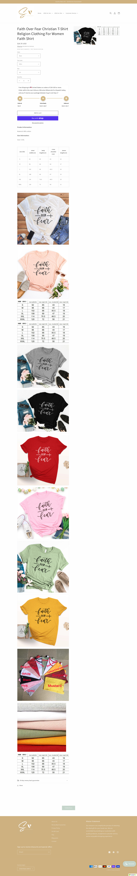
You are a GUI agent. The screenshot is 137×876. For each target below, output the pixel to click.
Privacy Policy (56, 828)
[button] (47, 13)
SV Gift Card (55, 831)
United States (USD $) (25, 869)
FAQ (53, 835)
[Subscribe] (49, 852)
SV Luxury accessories (115, 870)
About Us (54, 821)
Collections (68, 808)
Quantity (19, 77)
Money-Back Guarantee (59, 825)
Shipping (19, 46)
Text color (19, 60)
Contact (54, 841)
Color (18, 52)
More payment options (38, 122)
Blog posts (55, 838)
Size (18, 68)
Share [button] (21, 785)
